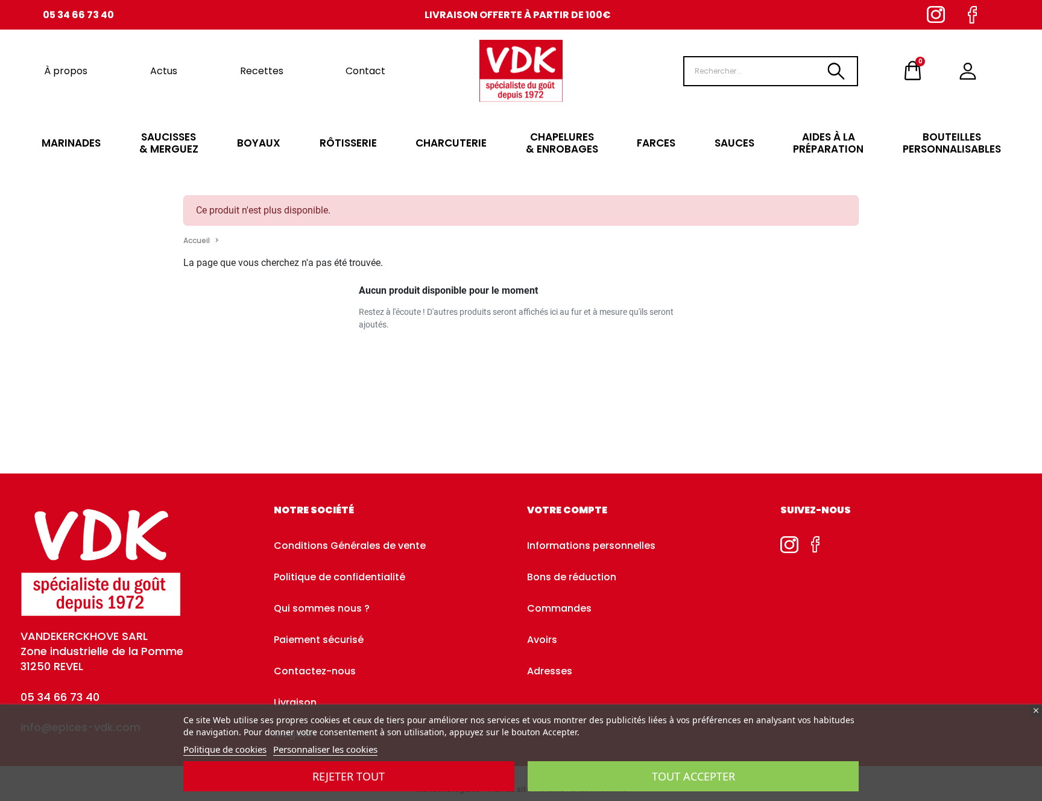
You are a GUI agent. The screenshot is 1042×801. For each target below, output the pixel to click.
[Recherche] (836, 71)
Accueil (196, 240)
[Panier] (912, 71)
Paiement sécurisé (319, 640)
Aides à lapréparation (828, 143)
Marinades (71, 143)
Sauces (734, 143)
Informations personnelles (591, 545)
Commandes (559, 608)
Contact (365, 71)
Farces (656, 143)
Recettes (261, 71)
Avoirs (542, 640)
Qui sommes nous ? (322, 608)
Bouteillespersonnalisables (952, 143)
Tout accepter (693, 776)
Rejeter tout (348, 776)
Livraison (295, 702)
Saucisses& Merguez (168, 143)
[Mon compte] (967, 71)
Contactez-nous (315, 671)
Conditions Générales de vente (350, 545)
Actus (163, 71)
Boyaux (258, 143)
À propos (65, 71)
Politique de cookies (225, 749)
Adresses (549, 671)
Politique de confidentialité (339, 577)
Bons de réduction (571, 577)
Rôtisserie (348, 143)
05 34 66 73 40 (78, 15)
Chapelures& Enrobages (562, 143)
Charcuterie (451, 143)
